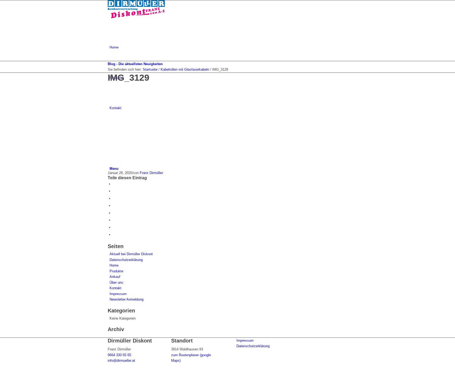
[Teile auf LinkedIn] (114, 205)
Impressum (118, 294)
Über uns (116, 282)
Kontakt (115, 288)
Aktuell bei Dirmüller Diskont (131, 254)
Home (114, 265)
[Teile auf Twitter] (114, 191)
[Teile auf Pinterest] (114, 198)
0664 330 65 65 (119, 355)
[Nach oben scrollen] (1, 369)
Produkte (116, 271)
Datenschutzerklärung (126, 260)
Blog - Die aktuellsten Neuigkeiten (135, 64)
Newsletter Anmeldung (127, 299)
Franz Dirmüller (151, 173)
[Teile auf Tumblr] (114, 213)
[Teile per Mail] (114, 234)
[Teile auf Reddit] (114, 227)
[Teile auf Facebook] (114, 184)
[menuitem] (228, 47)
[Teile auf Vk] (114, 220)
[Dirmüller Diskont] (136, 17)
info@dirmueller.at (121, 361)
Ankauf (115, 277)
